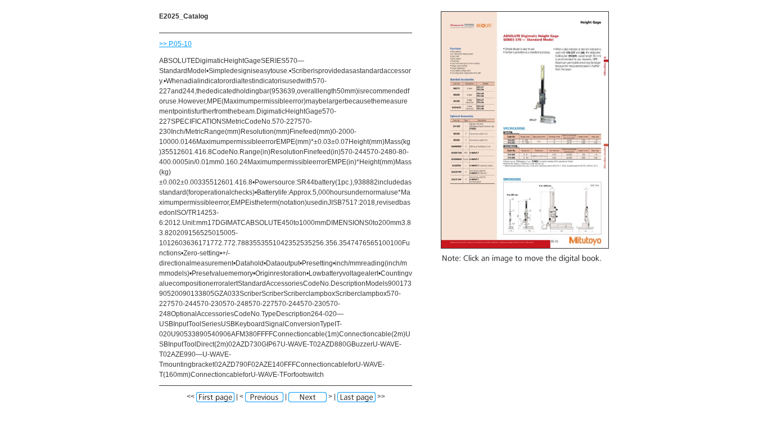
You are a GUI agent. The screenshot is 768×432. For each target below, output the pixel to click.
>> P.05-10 (175, 44)
